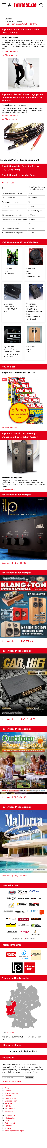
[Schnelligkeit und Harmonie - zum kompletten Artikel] (23, 138)
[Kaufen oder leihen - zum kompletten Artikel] (23, 74)
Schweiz (10, 1032)
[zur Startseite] (25, 5)
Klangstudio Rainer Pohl (23, 1051)
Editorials (9, 1111)
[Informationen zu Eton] (22, 904)
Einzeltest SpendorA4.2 (30, 349)
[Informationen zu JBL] (42, 913)
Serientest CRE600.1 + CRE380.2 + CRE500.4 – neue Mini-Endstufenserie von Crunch (34, 311)
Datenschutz (10, 1123)
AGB (7, 1120)
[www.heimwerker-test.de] (36, 959)
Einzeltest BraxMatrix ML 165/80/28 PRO (33, 272)
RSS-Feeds (9, 1106)
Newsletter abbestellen (12, 1081)
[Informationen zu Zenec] (29, 939)
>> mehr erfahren (9, 427)
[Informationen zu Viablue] (35, 933)
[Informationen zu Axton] (34, 891)
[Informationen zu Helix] (20, 912)
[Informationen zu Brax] (11, 899)
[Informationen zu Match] (11, 919)
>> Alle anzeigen (9, 55)
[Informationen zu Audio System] (22, 892)
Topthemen (10, 1108)
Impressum (10, 1115)
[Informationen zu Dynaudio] (23, 898)
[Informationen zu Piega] (23, 924)
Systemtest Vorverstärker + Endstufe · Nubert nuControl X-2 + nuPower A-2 (12, 351)
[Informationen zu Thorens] (24, 931)
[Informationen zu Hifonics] (32, 911)
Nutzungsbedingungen (14, 1130)
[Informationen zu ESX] (11, 905)
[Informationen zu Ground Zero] (8, 911)
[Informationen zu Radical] (36, 925)
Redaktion (9, 1095)
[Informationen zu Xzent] (17, 939)
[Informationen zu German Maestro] (34, 904)
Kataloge (8, 1103)
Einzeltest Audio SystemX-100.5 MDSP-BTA (10, 308)
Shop (7, 1088)
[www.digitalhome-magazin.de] (11, 959)
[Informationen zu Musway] (36, 919)
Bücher (8, 1090)
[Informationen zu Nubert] (11, 925)
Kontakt (8, 1128)
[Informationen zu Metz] (23, 920)
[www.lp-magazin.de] (17, 972)
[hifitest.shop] (29, 972)
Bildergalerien (11, 1101)
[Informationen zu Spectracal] (12, 932)
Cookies (8, 1125)
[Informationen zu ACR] (12, 892)
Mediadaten (10, 1118)
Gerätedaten (10, 1098)
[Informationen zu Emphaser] (36, 899)
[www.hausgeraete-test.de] (23, 959)
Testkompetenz (11, 1093)
